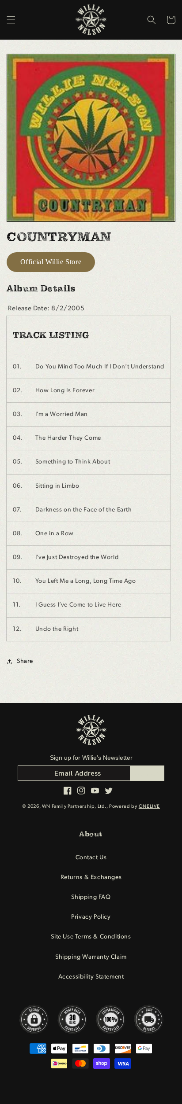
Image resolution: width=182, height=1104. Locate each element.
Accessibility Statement (91, 977)
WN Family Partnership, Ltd (73, 806)
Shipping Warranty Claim (91, 957)
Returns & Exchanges (91, 877)
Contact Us (91, 857)
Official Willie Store (51, 261)
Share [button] (25, 661)
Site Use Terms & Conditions (91, 937)
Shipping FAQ (90, 897)
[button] (11, 19)
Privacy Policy (90, 917)
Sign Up (147, 773)
